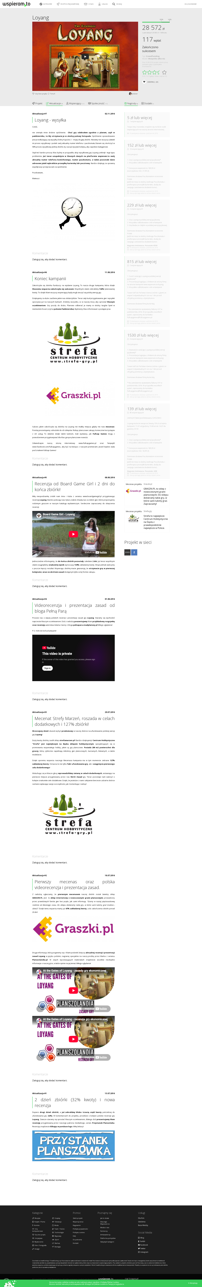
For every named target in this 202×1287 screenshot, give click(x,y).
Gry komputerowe (37, 1230)
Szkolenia (141, 1222)
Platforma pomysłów (108, 1238)
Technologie (59, 1232)
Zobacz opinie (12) (161, 76)
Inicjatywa (38, 1238)
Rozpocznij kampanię (69, 4)
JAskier (135, 93)
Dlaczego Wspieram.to (105, 1223)
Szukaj (119, 4)
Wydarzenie (38, 1242)
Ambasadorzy (105, 1235)
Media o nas (104, 1227)
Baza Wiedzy (143, 1225)
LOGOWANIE (191, 4)
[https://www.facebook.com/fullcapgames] (134, 554)
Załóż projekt (77, 1218)
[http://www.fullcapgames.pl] (127, 554)
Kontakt (75, 1243)
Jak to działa (104, 1218)
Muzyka (37, 1218)
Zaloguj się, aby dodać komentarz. (49, 259)
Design (37, 1249)
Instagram (144, 1252)
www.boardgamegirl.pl (92, 496)
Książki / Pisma (39, 1222)
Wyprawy (57, 1236)
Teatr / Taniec (59, 1229)
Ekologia (57, 1247)
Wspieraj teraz (78, 1222)
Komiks (36, 1225)
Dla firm (141, 1218)
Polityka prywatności (80, 1229)
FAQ (74, 1236)
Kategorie (47, 4)
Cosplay (57, 1218)
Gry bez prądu (40, 93)
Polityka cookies (79, 1232)
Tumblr (142, 1241)
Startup (57, 1243)
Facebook (144, 1245)
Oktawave (132, 1279)
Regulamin (77, 1225)
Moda (56, 1225)
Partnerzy (104, 1231)
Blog (142, 1238)
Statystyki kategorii (107, 1242)
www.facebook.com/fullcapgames (46, 446)
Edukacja (57, 1222)
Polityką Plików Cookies (110, 1282)
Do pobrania (77, 1240)
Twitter (143, 1248)
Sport (56, 1240)
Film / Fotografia (40, 1245)
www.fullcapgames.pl (87, 443)
